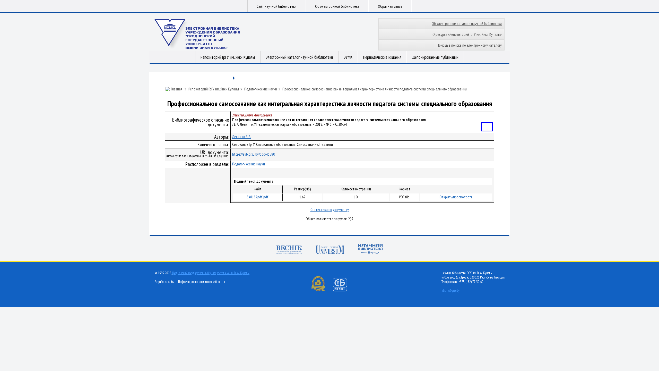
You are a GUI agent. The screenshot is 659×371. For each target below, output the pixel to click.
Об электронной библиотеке (337, 6)
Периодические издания (382, 57)
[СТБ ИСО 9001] (343, 290)
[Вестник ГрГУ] (289, 250)
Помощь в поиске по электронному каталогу (469, 45)
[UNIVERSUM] (330, 250)
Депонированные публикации (435, 57)
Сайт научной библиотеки (277, 6)
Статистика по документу (329, 209)
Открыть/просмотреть (455, 197)
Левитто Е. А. (241, 136)
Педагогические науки (260, 89)
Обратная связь (390, 6)
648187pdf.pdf (257, 197)
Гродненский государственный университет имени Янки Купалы (210, 273)
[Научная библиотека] (370, 249)
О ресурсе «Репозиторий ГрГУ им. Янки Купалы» (467, 34)
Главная (176, 89)
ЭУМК (348, 57)
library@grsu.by (450, 290)
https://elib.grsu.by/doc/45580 (253, 154)
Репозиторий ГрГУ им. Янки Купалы (228, 57)
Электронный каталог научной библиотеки (299, 57)
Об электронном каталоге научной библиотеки (467, 23)
